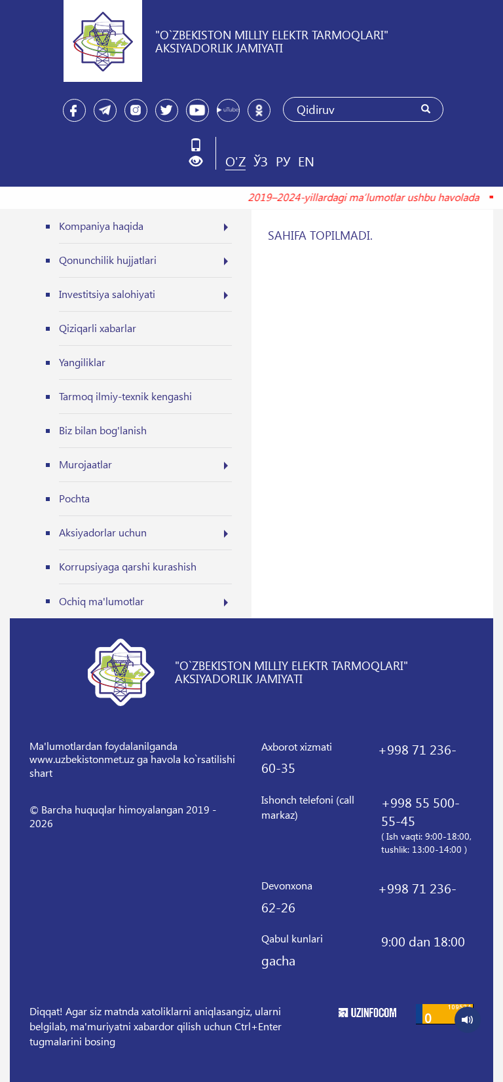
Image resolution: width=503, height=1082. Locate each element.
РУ (283, 160)
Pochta (74, 498)
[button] (200, 161)
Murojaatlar (85, 464)
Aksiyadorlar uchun (103, 532)
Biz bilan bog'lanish (103, 430)
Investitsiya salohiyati (107, 294)
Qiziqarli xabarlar (97, 328)
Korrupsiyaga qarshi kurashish (127, 566)
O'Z (235, 160)
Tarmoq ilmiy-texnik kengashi (125, 396)
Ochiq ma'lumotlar (101, 601)
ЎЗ (260, 160)
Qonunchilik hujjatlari (108, 260)
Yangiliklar (82, 362)
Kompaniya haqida (101, 226)
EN (306, 160)
